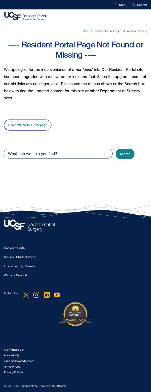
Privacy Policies (14, 372)
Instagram (36, 294)
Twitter (26, 294)
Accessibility (11, 355)
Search (142, 5)
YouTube (57, 294)
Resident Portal (15, 248)
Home (84, 30)
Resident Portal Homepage (27, 125)
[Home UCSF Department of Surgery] (75, 227)
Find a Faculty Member (20, 266)
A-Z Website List (14, 349)
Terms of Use (12, 366)
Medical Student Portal (20, 257)
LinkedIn (46, 294)
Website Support (15, 275)
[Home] (29, 16)
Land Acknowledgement (19, 360)
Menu (123, 5)
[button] (125, 154)
